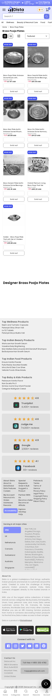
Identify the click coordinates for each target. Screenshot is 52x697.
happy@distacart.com (34, 671)
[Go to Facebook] (8, 646)
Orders (6, 500)
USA (7, 530)
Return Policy (39, 501)
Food (43, 22)
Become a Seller (25, 500)
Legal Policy (39, 493)
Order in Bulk (23, 486)
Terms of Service (37, 487)
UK (6, 536)
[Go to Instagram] (15, 646)
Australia (9, 561)
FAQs (20, 514)
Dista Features (9, 488)
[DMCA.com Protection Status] (43, 630)
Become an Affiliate (23, 503)
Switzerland (10, 555)
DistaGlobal (8, 486)
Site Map (22, 512)
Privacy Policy (39, 491)
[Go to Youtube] (29, 646)
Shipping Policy (40, 498)
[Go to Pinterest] (43, 646)
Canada (9, 549)
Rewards (7, 505)
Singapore (9, 567)
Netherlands (10, 542)
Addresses (8, 502)
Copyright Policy (41, 496)
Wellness (10, 22)
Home (4, 27)
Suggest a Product (23, 489)
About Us (7, 483)
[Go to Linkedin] (36, 646)
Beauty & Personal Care (27, 22)
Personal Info (9, 497)
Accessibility (10, 510)
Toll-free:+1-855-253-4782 (34, 662)
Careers (6, 491)
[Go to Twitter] (22, 646)
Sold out (14, 91)
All (2, 22)
